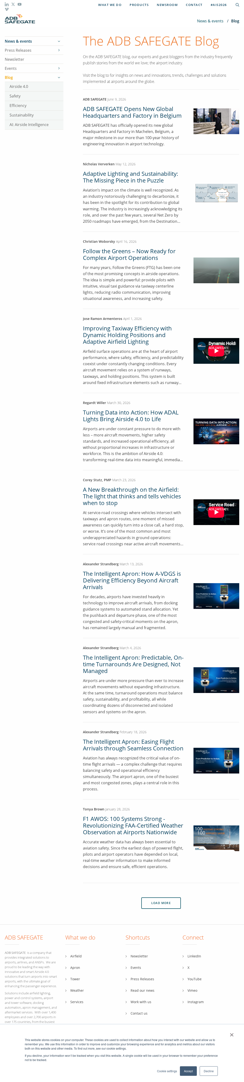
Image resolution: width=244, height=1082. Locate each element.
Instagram (196, 1002)
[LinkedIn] (7, 5)
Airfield (76, 956)
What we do (110, 5)
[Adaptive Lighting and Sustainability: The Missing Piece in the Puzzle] (216, 192)
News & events (210, 21)
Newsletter (14, 59)
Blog (9, 77)
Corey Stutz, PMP (97, 480)
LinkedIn (194, 956)
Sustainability (22, 114)
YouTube (195, 979)
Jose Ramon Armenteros (103, 318)
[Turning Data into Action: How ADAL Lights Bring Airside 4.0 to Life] (216, 431)
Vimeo (192, 990)
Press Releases (18, 50)
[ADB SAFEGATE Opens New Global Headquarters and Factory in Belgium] (216, 133)
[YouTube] (19, 5)
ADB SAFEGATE (95, 99)
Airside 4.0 (19, 86)
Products (139, 5)
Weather (77, 990)
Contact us (139, 1013)
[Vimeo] (7, 10)
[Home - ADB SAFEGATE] (20, 18)
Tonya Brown (93, 809)
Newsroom (167, 5)
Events (11, 68)
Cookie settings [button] (167, 1071)
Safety (15, 95)
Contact (194, 5)
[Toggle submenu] (58, 41)
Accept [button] (188, 1071)
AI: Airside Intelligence (29, 124)
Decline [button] (209, 1071)
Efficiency (18, 105)
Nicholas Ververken (99, 164)
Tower (75, 979)
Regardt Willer (94, 402)
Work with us (141, 1002)
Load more (161, 903)
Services (76, 1002)
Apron (75, 967)
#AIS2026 (219, 5)
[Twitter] (13, 5)
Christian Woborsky (99, 241)
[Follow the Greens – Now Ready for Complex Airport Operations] (216, 270)
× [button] (231, 1033)
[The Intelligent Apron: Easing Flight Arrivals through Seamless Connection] (216, 760)
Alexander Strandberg (101, 564)
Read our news (142, 990)
